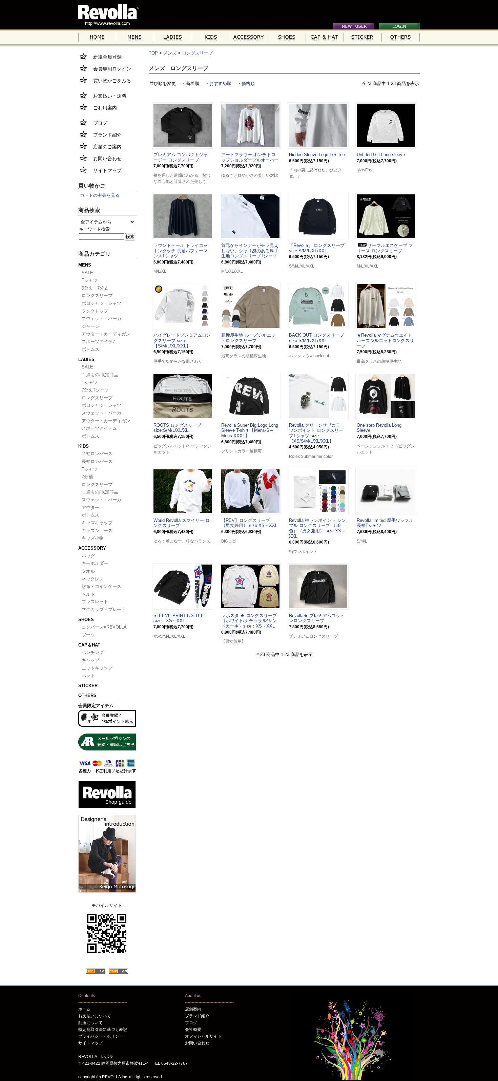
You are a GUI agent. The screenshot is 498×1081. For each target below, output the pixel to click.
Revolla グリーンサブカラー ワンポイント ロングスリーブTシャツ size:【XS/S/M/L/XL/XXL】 (317, 433)
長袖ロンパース (97, 461)
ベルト (88, 594)
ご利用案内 (102, 107)
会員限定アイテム (95, 705)
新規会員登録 (105, 57)
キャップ (90, 660)
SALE (87, 272)
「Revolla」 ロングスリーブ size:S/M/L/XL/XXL (317, 248)
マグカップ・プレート (104, 609)
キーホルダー (95, 563)
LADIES (86, 359)
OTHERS (87, 695)
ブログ (97, 123)
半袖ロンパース (97, 453)
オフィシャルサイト (203, 1036)
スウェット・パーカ (101, 318)
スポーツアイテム (99, 341)
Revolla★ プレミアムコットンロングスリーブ (317, 618)
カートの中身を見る (100, 195)
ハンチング (93, 652)
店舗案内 (193, 1009)
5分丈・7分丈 (95, 288)
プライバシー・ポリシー (100, 1036)
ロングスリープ (97, 295)
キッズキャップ (97, 522)
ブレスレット (95, 601)
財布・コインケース (101, 586)
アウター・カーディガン (106, 334)
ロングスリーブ (197, 53)
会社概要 (193, 1029)
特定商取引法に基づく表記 (102, 1029)
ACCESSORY (92, 548)
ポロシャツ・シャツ (101, 303)
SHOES (86, 619)
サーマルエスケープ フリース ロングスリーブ (385, 248)
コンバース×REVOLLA (104, 627)
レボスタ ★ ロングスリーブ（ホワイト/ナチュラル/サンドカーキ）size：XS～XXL (249, 621)
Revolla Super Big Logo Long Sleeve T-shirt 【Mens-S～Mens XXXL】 (249, 430)
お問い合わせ (105, 158)
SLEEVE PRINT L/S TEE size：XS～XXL (178, 618)
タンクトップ (95, 311)
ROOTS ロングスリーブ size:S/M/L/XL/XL (177, 428)
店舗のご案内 (105, 146)
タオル (88, 571)
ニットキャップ (97, 668)
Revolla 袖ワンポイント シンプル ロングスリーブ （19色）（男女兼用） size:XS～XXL (317, 528)
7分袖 (87, 476)
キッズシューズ (97, 530)
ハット (88, 675)
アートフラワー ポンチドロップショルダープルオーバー (249, 157)
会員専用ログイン (109, 68)
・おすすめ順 (218, 83)
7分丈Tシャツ (95, 390)
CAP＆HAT (89, 645)
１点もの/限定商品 (100, 374)
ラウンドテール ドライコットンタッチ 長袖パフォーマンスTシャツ (180, 250)
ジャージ (90, 326)
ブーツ (88, 634)
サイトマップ (105, 170)
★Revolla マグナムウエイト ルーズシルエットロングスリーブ (385, 340)
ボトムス (90, 349)
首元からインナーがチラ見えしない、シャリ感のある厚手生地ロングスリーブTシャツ (249, 250)
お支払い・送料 (107, 96)
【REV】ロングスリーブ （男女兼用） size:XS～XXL (249, 523)
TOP (153, 53)
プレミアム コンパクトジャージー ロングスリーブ (180, 157)
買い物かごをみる (109, 80)
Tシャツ (90, 280)
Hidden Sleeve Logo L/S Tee (317, 154)
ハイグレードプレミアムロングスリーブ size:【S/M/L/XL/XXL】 (182, 340)
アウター (90, 507)
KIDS (83, 446)
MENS (84, 265)
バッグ (88, 555)
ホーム (84, 1009)
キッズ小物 (93, 537)
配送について (90, 1022)
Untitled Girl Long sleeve (381, 154)
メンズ (170, 53)
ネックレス (93, 578)
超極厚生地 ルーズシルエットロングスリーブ (248, 338)
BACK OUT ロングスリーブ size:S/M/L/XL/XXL (316, 338)
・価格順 (246, 83)
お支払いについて (94, 1016)
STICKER (88, 685)
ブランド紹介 (105, 134)
